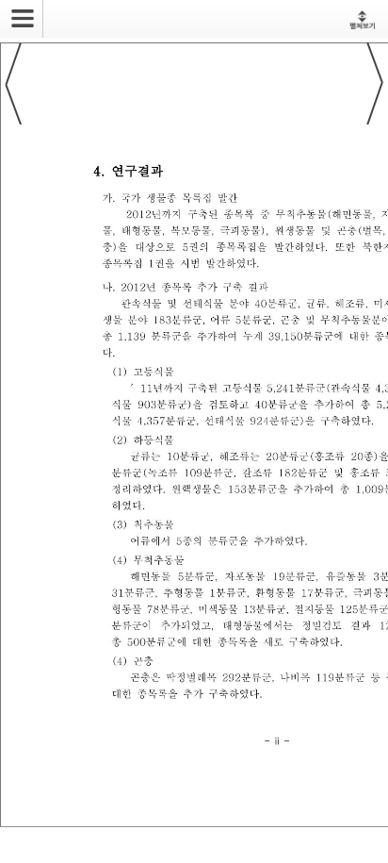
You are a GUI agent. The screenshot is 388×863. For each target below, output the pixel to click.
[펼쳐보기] (362, 18)
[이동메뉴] (17, 12)
